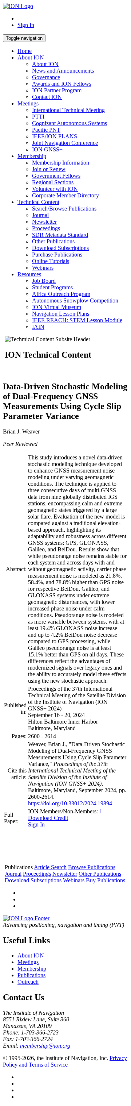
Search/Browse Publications (64, 208)
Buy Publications (105, 880)
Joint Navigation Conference (65, 143)
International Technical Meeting (68, 110)
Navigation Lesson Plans (60, 314)
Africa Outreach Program (61, 294)
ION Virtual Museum (56, 307)
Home (24, 51)
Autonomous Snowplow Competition (75, 300)
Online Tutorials (50, 261)
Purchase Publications (57, 254)
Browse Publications (91, 867)
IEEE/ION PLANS (54, 136)
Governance (46, 77)
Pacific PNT (46, 130)
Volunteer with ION (55, 189)
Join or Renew (49, 169)
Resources (29, 274)
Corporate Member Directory (65, 195)
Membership (31, 156)
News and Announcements (63, 71)
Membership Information (60, 162)
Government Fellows (56, 176)
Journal (40, 215)
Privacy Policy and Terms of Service (65, 1061)
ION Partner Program (57, 90)
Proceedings (46, 228)
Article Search (50, 867)
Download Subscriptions (60, 248)
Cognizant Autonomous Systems (69, 123)
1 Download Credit (65, 814)
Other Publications (53, 241)
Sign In (25, 25)
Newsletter (44, 222)
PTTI (38, 116)
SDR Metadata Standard (60, 235)
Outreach (28, 982)
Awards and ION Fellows (61, 84)
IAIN (38, 327)
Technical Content (38, 202)
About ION (30, 57)
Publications (31, 975)
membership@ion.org (45, 1046)
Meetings (28, 103)
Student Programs (52, 287)
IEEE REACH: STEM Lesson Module (77, 320)
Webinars (42, 268)
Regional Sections (53, 182)
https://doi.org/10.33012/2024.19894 (70, 803)
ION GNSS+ (47, 149)
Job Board (44, 281)
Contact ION (47, 97)
